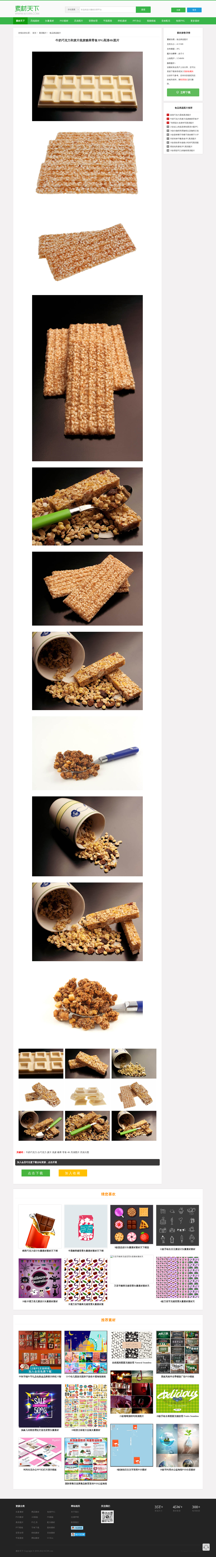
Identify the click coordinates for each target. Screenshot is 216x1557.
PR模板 (50, 1517)
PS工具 (34, 1522)
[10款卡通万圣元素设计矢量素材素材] (39, 1278)
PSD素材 (19, 1517)
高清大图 (84, 1152)
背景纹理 (20, 1533)
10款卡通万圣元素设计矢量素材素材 (40, 1301)
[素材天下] (27, 14)
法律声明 (75, 1517)
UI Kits (50, 1538)
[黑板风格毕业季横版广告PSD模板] (177, 1352)
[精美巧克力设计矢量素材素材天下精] (39, 1226)
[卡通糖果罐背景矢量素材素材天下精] (85, 1226)
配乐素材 (51, 1522)
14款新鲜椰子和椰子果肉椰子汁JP (184, 135)
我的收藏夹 (189, 71)
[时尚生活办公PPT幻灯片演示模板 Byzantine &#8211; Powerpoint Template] (39, 1452)
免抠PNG (51, 1512)
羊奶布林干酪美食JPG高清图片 (183, 139)
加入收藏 (73, 1173)
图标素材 (51, 1527)
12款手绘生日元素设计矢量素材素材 (177, 1249)
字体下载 (35, 1527)
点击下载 (36, 1173)
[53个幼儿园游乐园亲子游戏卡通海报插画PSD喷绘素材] (85, 1352)
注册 (178, 10)
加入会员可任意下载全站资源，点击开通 (37, 1162)
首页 (34, 33)
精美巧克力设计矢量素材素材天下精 (40, 1251)
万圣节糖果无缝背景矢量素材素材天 (131, 1286)
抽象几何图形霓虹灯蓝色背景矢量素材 (40, 1430)
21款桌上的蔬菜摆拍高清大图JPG (184, 127)
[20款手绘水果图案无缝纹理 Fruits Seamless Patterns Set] (177, 1399)
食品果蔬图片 (55, 33)
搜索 (143, 9)
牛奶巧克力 (31, 1152)
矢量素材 (20, 1512)
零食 (64, 1152)
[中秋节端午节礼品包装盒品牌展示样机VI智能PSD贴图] (39, 1352)
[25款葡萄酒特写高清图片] (131, 1392)
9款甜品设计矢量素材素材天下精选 (132, 1247)
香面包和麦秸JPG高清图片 (181, 146)
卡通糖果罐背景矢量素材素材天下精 (86, 1251)
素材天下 (20, 1551)
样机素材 (35, 1533)
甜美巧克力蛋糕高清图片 (180, 115)
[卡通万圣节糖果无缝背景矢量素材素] (85, 1280)
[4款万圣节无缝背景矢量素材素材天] (177, 1278)
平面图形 (20, 1538)
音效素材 (51, 1533)
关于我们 (75, 1512)
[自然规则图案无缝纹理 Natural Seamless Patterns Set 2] (131, 1345)
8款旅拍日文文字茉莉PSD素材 (132, 1470)
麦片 (49, 1152)
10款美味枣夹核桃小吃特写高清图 (184, 143)
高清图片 (43, 33)
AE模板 (34, 1517)
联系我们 (184, 80)
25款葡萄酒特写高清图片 (132, 1416)
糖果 (59, 1152)
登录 (194, 10)
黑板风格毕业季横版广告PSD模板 (177, 1376)
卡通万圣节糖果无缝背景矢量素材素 (86, 1304)
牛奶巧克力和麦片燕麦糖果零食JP (184, 119)
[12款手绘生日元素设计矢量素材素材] (177, 1226)
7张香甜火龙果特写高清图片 (182, 123)
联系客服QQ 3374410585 (206, 1547)
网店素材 (35, 1512)
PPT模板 (19, 1527)
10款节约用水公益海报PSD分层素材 (177, 1470)
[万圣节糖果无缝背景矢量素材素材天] (131, 1269)
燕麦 (54, 1152)
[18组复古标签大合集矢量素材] (85, 1406)
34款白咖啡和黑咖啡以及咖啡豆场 (184, 131)
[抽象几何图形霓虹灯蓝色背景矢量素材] (39, 1406)
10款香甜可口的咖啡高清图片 (182, 150)
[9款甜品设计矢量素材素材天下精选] (131, 1225)
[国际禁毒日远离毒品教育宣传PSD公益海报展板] (85, 1459)
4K (68, 1152)
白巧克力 (42, 1152)
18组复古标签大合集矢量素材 (85, 1430)
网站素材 (35, 1538)
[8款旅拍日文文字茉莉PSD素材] (131, 1445)
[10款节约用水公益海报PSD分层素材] (177, 1445)
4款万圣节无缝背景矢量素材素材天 (177, 1301)
